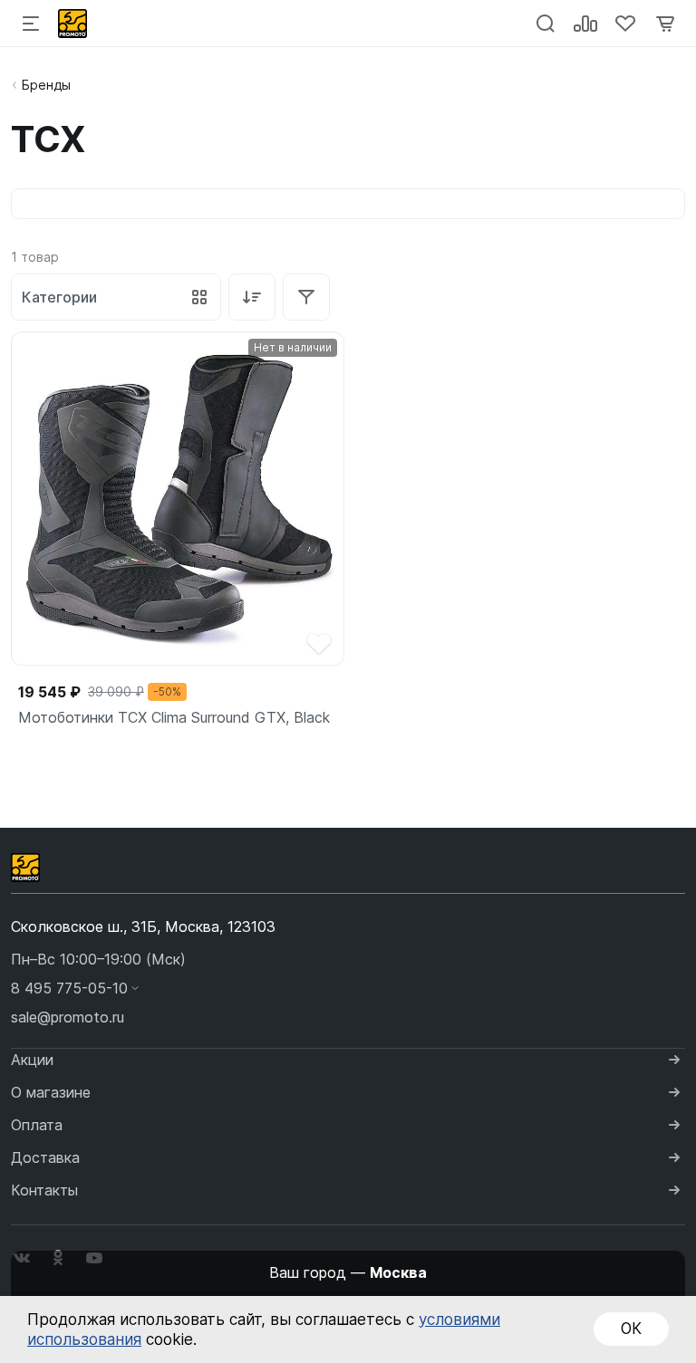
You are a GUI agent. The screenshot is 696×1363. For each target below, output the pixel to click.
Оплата (37, 1125)
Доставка (45, 1157)
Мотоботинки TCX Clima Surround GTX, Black (174, 717)
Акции (32, 1060)
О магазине (51, 1092)
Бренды (46, 84)
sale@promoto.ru (67, 1017)
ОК (631, 1329)
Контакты (44, 1190)
